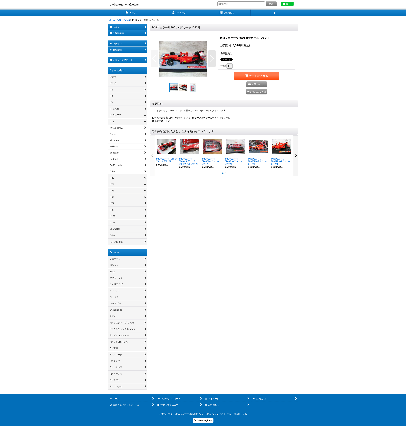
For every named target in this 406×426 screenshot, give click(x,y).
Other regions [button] (204, 420)
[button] (274, 13)
